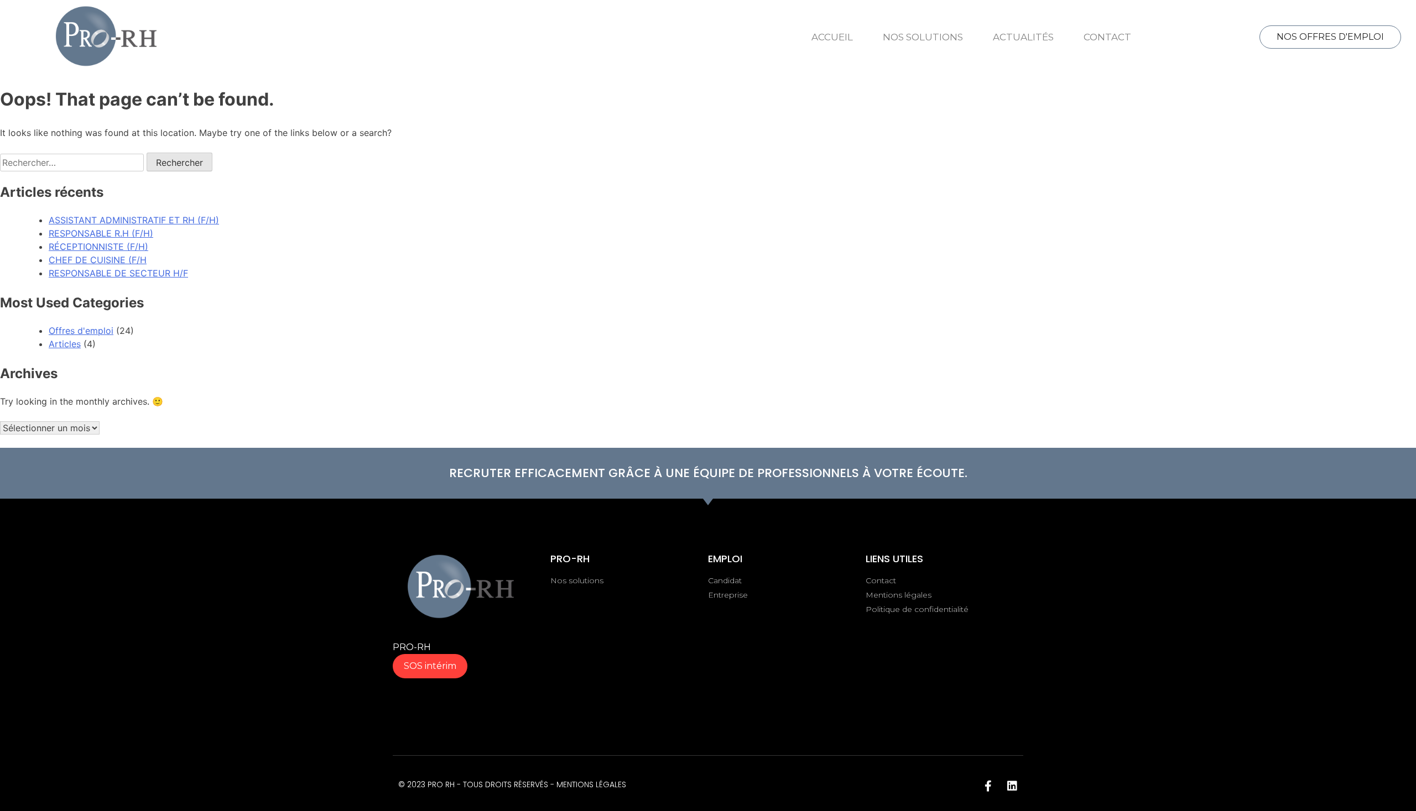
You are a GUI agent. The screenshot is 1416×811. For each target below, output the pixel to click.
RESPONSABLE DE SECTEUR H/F (118, 273)
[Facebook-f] (987, 786)
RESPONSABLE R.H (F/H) (101, 233)
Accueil (832, 37)
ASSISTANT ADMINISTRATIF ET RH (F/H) (134, 220)
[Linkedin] (1012, 786)
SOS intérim (430, 666)
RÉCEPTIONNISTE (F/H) (98, 246)
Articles (65, 343)
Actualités (1023, 37)
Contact (1107, 37)
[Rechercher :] (73, 162)
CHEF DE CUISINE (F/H (98, 259)
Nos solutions (923, 37)
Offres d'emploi (81, 330)
